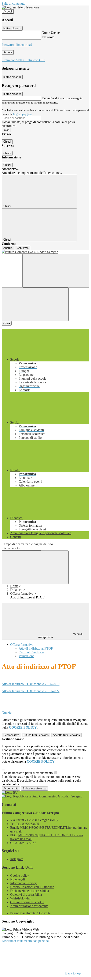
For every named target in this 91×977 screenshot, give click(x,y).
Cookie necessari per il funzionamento (28, 773)
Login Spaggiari (22, 114)
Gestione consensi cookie (27, 902)
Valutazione (26, 656)
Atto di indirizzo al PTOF (36, 648)
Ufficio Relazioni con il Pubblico (32, 887)
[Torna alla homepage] (45, 252)
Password (48, 37)
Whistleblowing (20, 898)
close (6, 323)
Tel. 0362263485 (27, 824)
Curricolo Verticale (31, 652)
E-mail (46, 98)
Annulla (7, 247)
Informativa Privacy (23, 883)
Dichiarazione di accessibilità (29, 891)
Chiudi (7, 141)
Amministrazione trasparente (29, 906)
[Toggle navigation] (35, 304)
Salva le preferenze (34, 788)
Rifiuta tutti (36, 735)
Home (14, 586)
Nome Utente (51, 32)
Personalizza (11, 735)
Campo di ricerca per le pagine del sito (27, 544)
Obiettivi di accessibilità (26, 894)
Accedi (7, 11)
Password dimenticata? (17, 44)
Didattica (16, 589)
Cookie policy (19, 875)
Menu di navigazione (60, 635)
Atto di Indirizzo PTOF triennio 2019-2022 (30, 691)
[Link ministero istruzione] (20, 7)
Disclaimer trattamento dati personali (26, 941)
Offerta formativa (21, 593)
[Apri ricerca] (55, 271)
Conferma (23, 247)
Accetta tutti (66, 735)
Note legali (17, 879)
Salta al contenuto (13, 3)
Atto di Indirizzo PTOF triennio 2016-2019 (30, 684)
